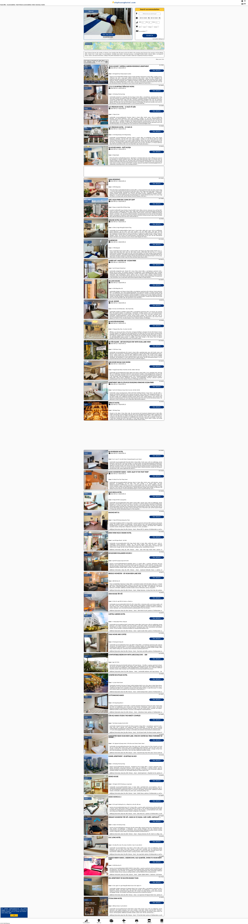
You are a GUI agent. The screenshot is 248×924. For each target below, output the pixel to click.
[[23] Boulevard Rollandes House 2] (96, 561)
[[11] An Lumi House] (96, 289)
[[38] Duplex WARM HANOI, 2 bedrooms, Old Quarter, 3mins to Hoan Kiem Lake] (96, 866)
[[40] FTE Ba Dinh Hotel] (96, 906)
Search (149, 36)
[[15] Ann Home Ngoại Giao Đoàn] (96, 370)
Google (3, 910)
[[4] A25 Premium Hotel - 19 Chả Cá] (96, 135)
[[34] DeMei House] (96, 784)
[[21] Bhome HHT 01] (96, 520)
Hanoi (86, 68)
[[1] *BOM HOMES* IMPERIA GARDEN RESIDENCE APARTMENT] (96, 74)
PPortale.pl (8, 923)
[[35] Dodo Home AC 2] (96, 805)
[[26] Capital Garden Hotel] (96, 622)
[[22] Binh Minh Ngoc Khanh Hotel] (96, 541)
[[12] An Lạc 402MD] (96, 309)
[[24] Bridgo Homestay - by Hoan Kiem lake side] (96, 581)
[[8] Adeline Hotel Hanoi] (96, 228)
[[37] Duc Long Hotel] (96, 845)
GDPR (10, 912)
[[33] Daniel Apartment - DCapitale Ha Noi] (96, 764)
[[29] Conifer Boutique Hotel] (96, 683)
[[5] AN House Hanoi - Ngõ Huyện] (96, 155)
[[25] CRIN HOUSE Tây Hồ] (96, 602)
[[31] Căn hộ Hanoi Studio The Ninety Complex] (96, 723)
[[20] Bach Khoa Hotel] (96, 500)
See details (157, 70)
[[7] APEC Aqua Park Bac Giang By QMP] (96, 207)
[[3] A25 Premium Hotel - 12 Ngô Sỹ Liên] (96, 115)
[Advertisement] (124, 435)
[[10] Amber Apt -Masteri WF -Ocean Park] (96, 268)
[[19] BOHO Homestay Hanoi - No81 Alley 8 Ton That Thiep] (96, 480)
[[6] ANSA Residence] (96, 187)
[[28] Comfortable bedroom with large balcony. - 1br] (96, 662)
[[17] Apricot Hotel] (96, 411)
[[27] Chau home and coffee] (96, 642)
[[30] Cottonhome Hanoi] (96, 703)
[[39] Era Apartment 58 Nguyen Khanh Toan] (96, 886)
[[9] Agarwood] (96, 248)
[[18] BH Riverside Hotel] (96, 459)
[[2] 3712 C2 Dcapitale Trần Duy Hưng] (96, 94)
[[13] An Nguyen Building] (96, 329)
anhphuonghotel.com (124, 3)
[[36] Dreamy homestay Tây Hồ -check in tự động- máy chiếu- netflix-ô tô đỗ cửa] (96, 825)
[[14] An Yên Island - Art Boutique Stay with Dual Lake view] (96, 350)
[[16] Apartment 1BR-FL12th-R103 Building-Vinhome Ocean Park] (96, 390)
